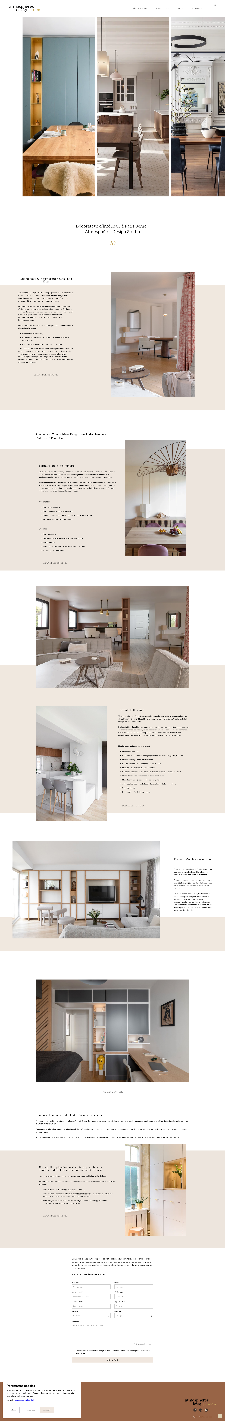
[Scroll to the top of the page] (220, 1416)
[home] (25, 8)
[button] (140, 8)
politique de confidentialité (25, 1400)
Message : (76, 1321)
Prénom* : (76, 1282)
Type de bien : (120, 1302)
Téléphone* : (119, 1292)
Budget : (118, 1311)
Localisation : (77, 1302)
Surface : (75, 1311)
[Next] (221, 107)
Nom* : (117, 1282)
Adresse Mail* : (78, 1292)
